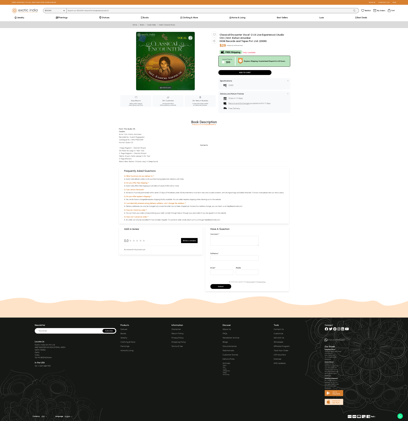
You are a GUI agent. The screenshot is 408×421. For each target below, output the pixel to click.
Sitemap (277, 359)
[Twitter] (330, 330)
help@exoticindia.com (234, 206)
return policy (279, 193)
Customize (278, 334)
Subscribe (109, 331)
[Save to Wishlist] (214, 35)
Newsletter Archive (231, 338)
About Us (227, 329)
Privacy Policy (261, 282)
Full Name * (214, 253)
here (179, 213)
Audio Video (151, 25)
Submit (221, 286)
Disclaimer (176, 329)
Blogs (225, 342)
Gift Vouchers (280, 355)
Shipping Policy (178, 342)
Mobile (238, 268)
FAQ (394, 2)
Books (142, 25)
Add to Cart (245, 72)
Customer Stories (230, 355)
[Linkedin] (342, 330)
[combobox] (209, 10)
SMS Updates (279, 363)
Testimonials (228, 351)
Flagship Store (330, 349)
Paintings (124, 346)
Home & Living (126, 351)
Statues (123, 329)
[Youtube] (347, 330)
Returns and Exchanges (239, 103)
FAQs (225, 334)
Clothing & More (127, 342)
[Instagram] (338, 330)
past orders (197, 213)
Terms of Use (250, 282)
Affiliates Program (282, 346)
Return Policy (177, 334)
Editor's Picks (228, 359)
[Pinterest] (334, 330)
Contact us (384, 2)
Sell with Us (279, 338)
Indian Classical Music (167, 25)
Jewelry (123, 338)
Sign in (372, 2)
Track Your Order (281, 351)
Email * (213, 268)
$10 (228, 62)
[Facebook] (326, 330)
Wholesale (278, 342)
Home (135, 25)
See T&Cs (140, 105)
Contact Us (279, 329)
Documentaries (230, 346)
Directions (328, 359)
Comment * (214, 234)
